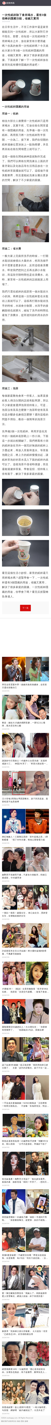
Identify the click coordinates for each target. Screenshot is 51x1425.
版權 (26, 1421)
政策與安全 (12, 1421)
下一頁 (25, 608)
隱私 (22, 1421)
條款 (18, 1421)
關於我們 (4, 1421)
